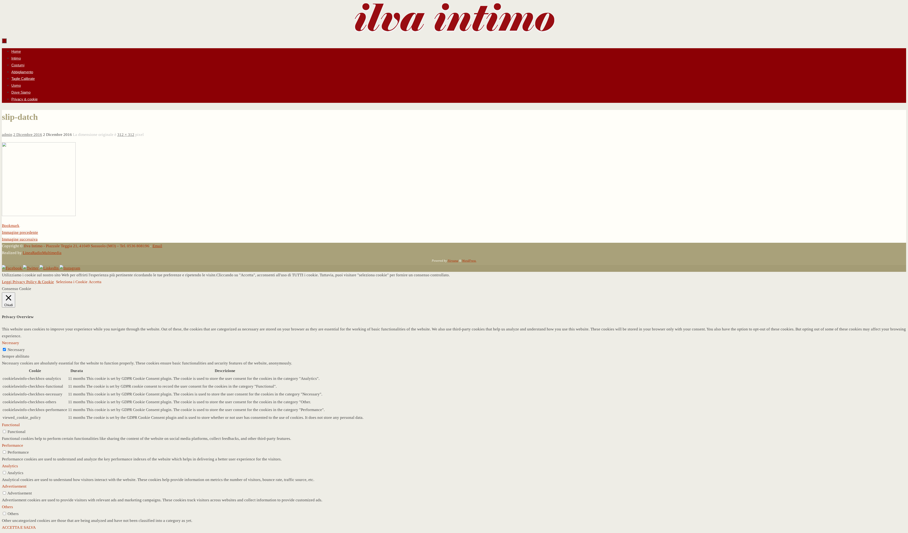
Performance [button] (12, 445)
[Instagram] (70, 268)
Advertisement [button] (14, 486)
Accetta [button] (95, 282)
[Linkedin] (49, 268)
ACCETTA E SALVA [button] (19, 527)
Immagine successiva (20, 239)
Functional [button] (11, 425)
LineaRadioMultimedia (42, 253)
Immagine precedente (20, 232)
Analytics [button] (10, 466)
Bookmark (10, 225)
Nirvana (453, 260)
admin (7, 134)
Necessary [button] (10, 343)
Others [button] (7, 507)
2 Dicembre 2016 (27, 134)
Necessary (16, 349)
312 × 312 (125, 134)
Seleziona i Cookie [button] (71, 282)
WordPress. (469, 260)
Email (157, 246)
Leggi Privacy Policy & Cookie (28, 282)
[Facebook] (12, 268)
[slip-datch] (39, 214)
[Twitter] (31, 268)
